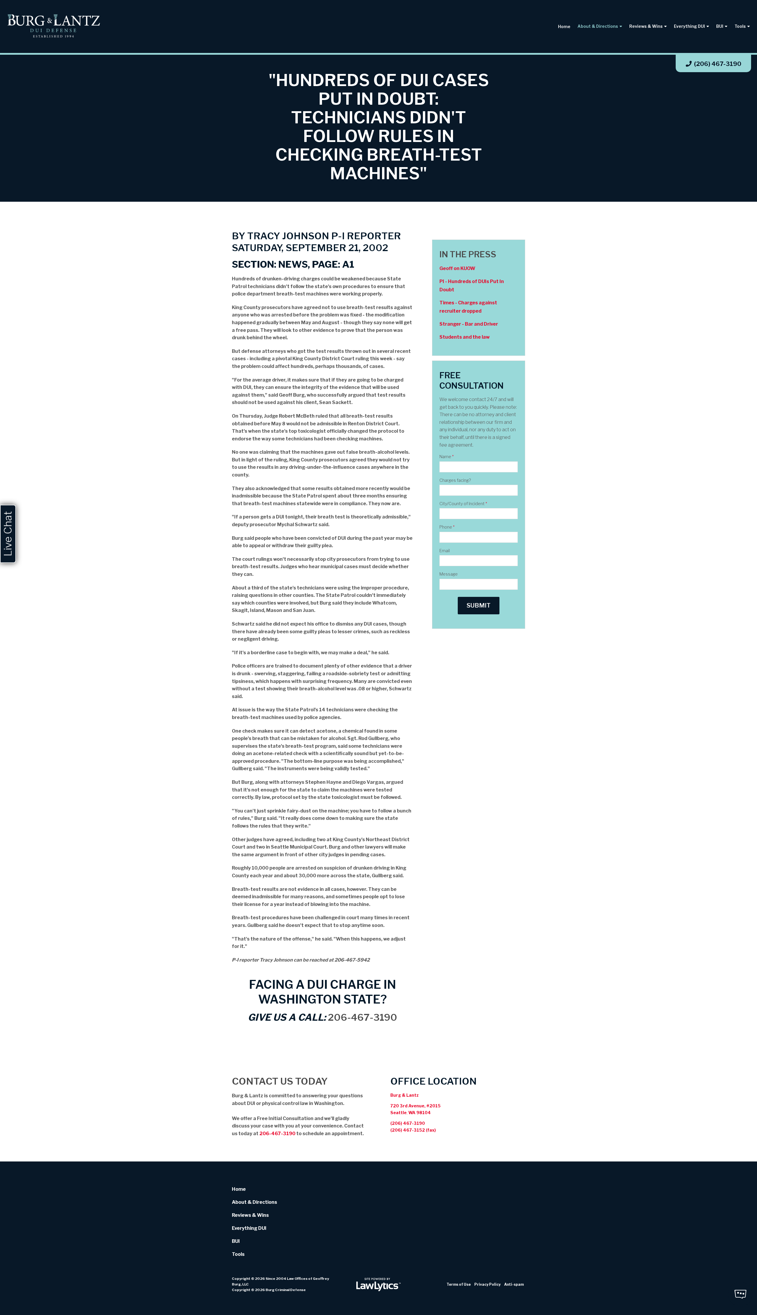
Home (564, 26)
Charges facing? (455, 480)
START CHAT (712, 1255)
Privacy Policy (487, 1284)
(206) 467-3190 (717, 63)
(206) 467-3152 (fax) (413, 1130)
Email (444, 550)
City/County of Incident (463, 503)
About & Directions (598, 26)
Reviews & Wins (646, 26)
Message (448, 573)
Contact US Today (280, 1081)
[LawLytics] (378, 1284)
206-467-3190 (362, 1017)
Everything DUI (689, 26)
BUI (719, 26)
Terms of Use (459, 1284)
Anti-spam (514, 1284)
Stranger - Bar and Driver (468, 324)
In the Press (467, 254)
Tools (740, 26)
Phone (446, 526)
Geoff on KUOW (457, 268)
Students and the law (464, 337)
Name (446, 456)
